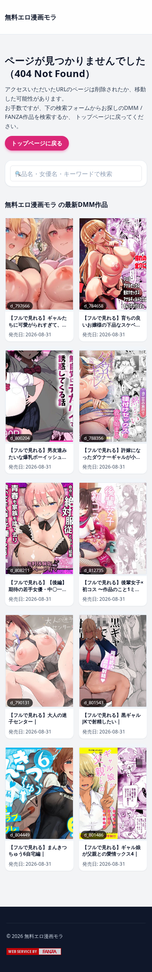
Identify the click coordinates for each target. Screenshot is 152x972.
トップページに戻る (36, 143)
